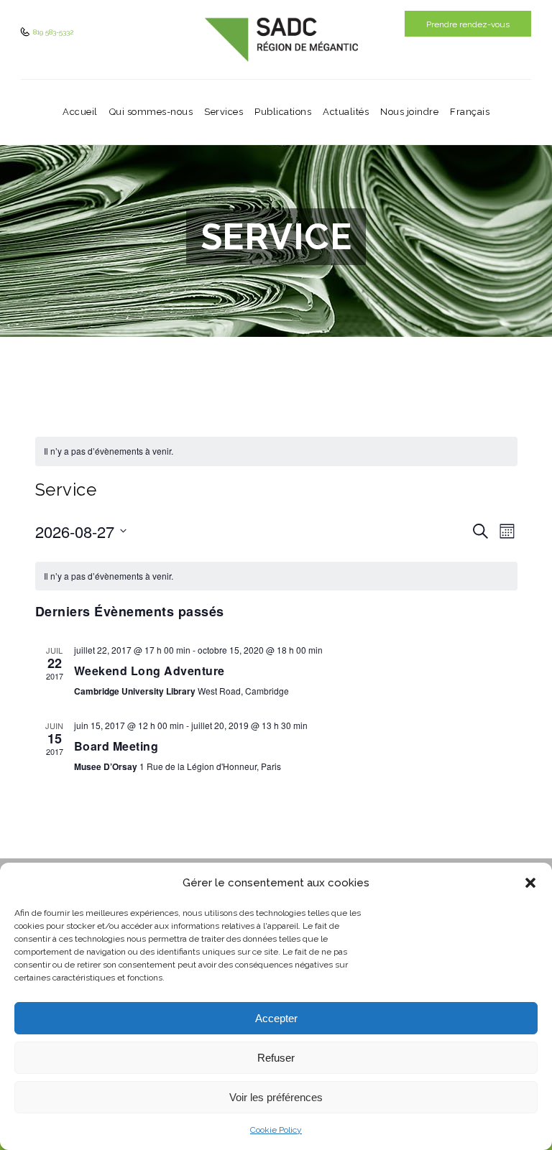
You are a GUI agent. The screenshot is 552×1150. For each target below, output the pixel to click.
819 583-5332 (52, 32)
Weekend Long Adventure (149, 670)
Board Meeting (116, 746)
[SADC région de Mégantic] (281, 39)
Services (223, 111)
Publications (282, 111)
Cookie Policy (276, 1130)
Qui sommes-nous (151, 111)
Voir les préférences (276, 1097)
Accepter (276, 1018)
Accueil (80, 111)
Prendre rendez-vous (468, 24)
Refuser (276, 1058)
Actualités (346, 111)
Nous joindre (409, 111)
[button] (530, 883)
